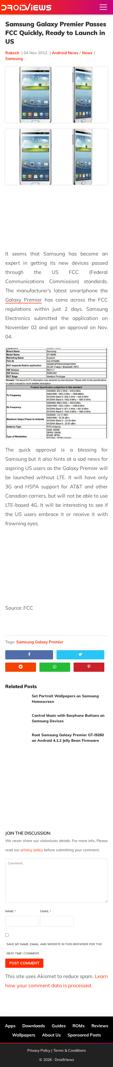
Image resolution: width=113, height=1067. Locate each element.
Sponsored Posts (84, 1035)
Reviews (99, 1025)
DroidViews (26, 7)
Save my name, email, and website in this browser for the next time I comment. (54, 948)
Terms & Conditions (69, 1050)
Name (10, 911)
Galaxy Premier (23, 300)
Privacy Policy (38, 1050)
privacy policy (31, 850)
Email (45, 911)
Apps (10, 1025)
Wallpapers (23, 1035)
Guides (59, 1025)
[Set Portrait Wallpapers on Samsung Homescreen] (16, 701)
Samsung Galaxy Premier (39, 641)
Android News (65, 52)
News (87, 52)
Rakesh (12, 52)
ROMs (79, 1025)
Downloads (33, 1025)
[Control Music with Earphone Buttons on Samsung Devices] (16, 720)
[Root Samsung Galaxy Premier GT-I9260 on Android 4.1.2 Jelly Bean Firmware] (16, 740)
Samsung (14, 58)
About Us (51, 1035)
